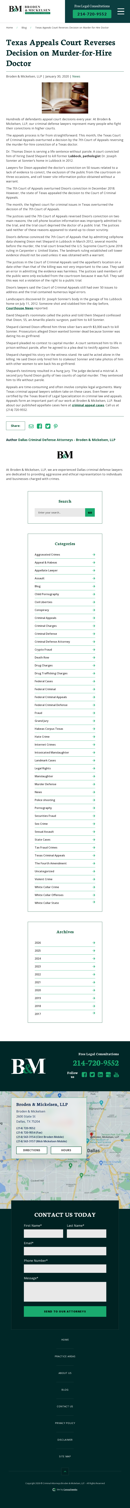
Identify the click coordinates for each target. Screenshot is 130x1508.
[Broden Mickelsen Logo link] (33, 11)
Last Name (75, 1225)
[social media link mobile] (84, 1074)
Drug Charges (44, 665)
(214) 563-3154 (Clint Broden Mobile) (40, 1137)
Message (31, 1278)
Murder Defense (45, 784)
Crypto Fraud (43, 649)
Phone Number (36, 1261)
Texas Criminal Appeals (50, 855)
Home (9, 27)
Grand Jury (42, 721)
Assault (40, 578)
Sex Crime (41, 824)
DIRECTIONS (31, 1150)
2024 (38, 958)
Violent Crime (43, 879)
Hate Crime (42, 737)
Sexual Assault (44, 832)
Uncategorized (44, 871)
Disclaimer (65, 1439)
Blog (24, 27)
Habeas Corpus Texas (49, 729)
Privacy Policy (65, 1423)
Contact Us (65, 1406)
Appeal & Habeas (46, 562)
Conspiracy (42, 610)
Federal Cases (44, 681)
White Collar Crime (47, 887)
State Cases (42, 839)
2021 (38, 982)
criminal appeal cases (88, 405)
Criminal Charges (46, 626)
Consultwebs (70, 1489)
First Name (33, 1225)
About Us (65, 1373)
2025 (38, 950)
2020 (38, 990)
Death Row (42, 657)
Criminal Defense (46, 634)
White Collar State (47, 903)
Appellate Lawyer (46, 570)
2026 (38, 943)
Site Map (65, 1456)
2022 (38, 974)
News (76, 76)
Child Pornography (47, 594)
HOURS (66, 1150)
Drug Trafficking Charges (51, 673)
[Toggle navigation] (121, 11)
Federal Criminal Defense (51, 705)
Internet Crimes (45, 744)
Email (29, 1243)
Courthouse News (19, 308)
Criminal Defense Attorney (52, 641)
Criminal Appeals (45, 618)
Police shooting (45, 800)
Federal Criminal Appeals (51, 697)
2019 (38, 998)
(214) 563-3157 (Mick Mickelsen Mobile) (41, 1141)
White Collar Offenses (49, 895)
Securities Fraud (45, 816)
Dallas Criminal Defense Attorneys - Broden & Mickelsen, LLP (66, 440)
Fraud (38, 713)
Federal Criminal (45, 689)
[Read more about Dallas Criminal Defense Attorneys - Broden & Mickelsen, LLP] (65, 448)
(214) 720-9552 (25, 1128)
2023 (38, 966)
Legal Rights (43, 768)
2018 (38, 1006)
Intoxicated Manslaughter (52, 752)
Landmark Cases (45, 760)
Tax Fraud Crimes (46, 847)
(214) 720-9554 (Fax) (29, 1132)
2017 (38, 1014)
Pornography (43, 808)
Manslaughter (44, 776)
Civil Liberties (43, 602)
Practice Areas (65, 1356)
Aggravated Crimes (47, 554)
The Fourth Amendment (51, 863)
